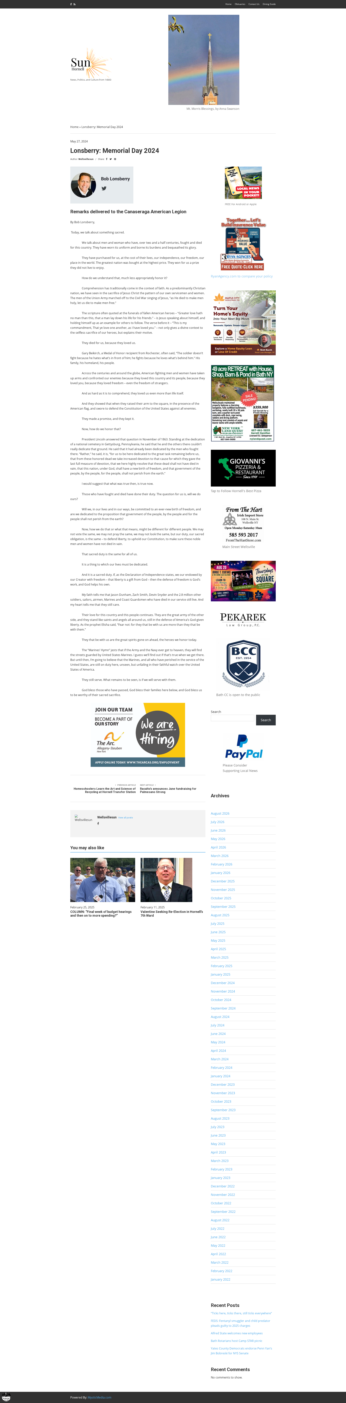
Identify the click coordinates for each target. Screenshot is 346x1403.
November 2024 (223, 991)
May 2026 (218, 839)
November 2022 (223, 1194)
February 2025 (221, 966)
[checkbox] (6, 1396)
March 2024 (220, 1059)
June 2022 (218, 1237)
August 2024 (220, 1017)
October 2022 (221, 1203)
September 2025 (223, 906)
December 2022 (223, 1186)
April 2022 (218, 1254)
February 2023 (221, 1169)
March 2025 (220, 957)
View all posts (125, 817)
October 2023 (221, 1101)
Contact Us (254, 4)
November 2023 (223, 1093)
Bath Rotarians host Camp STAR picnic (236, 1341)
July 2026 (217, 822)
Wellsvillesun (86, 159)
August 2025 (220, 915)
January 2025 (220, 974)
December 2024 (223, 983)
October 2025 (221, 898)
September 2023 (223, 1110)
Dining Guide (269, 4)
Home (228, 4)
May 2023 (218, 1144)
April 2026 (218, 847)
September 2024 (223, 1008)
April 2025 (218, 949)
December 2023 (223, 1084)
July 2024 (217, 1025)
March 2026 (220, 856)
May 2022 (218, 1245)
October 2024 (221, 1000)
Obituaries (240, 4)
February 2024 (221, 1067)
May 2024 (218, 1042)
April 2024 (218, 1050)
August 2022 (220, 1220)
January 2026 (220, 872)
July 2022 (217, 1228)
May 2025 (218, 940)
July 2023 (217, 1127)
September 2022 (223, 1211)
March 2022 (220, 1262)
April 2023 (218, 1152)
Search (216, 712)
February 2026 (221, 864)
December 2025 (223, 881)
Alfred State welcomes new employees (237, 1333)
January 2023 (220, 1178)
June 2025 (218, 932)
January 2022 (220, 1279)
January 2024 (220, 1076)
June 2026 (218, 830)
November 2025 (223, 889)
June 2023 (218, 1135)
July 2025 (217, 923)
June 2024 (218, 1033)
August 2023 (220, 1118)
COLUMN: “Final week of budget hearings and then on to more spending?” (101, 913)
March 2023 (220, 1161)
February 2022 (221, 1271)
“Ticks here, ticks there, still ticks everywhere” (241, 1313)
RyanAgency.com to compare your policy (242, 276)
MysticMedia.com (99, 1397)
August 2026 (220, 813)
